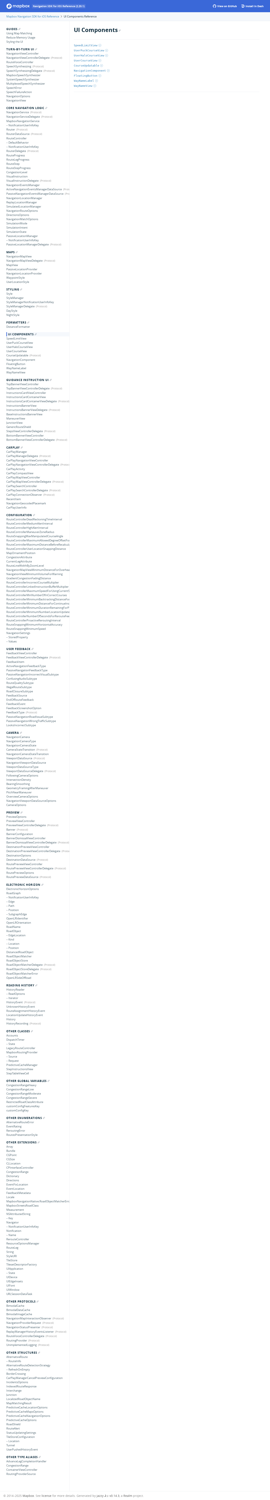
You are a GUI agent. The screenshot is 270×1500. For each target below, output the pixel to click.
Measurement (15, 1210)
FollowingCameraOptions (22, 775)
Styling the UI (14, 42)
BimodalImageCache (19, 1314)
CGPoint (11, 1155)
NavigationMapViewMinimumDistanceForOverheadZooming (37, 570)
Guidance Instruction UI (27, 380)
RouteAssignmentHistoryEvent (25, 1011)
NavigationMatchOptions (22, 219)
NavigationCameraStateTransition (27, 754)
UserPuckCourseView (19, 343)
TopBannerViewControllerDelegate (28, 388)
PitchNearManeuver (19, 792)
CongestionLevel (16, 172)
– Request (12, 1061)
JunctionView (14, 423)
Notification (13, 1231)
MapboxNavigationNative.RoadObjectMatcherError (37, 1201)
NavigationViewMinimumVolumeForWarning (34, 574)
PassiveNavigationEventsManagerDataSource (34, 194)
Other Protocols (21, 1301)
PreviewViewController (20, 821)
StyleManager (15, 298)
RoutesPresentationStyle (22, 1135)
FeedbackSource (16, 695)
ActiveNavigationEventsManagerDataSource (34, 189)
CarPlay (13, 447)
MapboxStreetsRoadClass (22, 1205)
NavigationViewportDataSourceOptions (31, 801)
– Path (10, 906)
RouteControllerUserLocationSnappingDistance (36, 549)
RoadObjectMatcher (19, 956)
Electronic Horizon (23, 885)
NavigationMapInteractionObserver (28, 1318)
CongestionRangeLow (20, 1089)
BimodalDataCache (18, 1310)
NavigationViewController (22, 53)
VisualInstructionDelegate (22, 181)
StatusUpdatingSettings (21, 1433)
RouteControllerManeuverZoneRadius (30, 532)
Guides (12, 29)
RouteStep (13, 164)
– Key (9, 1218)
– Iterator (12, 998)
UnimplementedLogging (21, 1345)
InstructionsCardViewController (26, 393)
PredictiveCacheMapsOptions (24, 1411)
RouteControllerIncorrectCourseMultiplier (32, 582)
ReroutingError (15, 1130)
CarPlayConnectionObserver (24, 495)
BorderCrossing (16, 1374)
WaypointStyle (15, 278)
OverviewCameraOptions (22, 796)
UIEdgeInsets (14, 1281)
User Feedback (18, 649)
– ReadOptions (15, 994)
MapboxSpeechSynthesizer (23, 75)
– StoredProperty (17, 637)
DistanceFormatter (18, 327)
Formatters (16, 322)
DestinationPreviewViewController (27, 847)
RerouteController (17, 1239)
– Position (12, 910)
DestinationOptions (18, 855)
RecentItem (13, 499)
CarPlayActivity (15, 469)
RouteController (16, 138)
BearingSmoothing (18, 784)
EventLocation (15, 1189)
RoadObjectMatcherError (22, 973)
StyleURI (11, 1256)
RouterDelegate (16, 151)
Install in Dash (254, 6)
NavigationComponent (20, 360)
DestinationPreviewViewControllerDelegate (33, 851)
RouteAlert (13, 1428)
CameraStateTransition (20, 749)
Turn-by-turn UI (20, 49)
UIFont (10, 1285)
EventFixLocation (17, 1184)
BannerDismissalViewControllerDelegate (31, 842)
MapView (12, 265)
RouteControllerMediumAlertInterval (29, 523)
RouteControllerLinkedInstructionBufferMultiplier (37, 587)
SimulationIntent (17, 227)
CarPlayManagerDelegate (22, 456)
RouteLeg (12, 1248)
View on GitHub (227, 6)
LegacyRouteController (20, 1048)
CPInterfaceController (20, 1168)
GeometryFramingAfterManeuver (27, 788)
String (10, 1252)
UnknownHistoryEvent (20, 1006)
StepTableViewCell (17, 1073)
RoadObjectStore (17, 960)
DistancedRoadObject (20, 952)
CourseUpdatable (17, 355)
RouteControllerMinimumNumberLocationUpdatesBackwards (37, 612)
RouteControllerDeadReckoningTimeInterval (34, 519)
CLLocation (13, 1163)
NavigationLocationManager (24, 198)
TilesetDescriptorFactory (21, 1264)
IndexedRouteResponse (21, 1386)
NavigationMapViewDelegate (24, 260)
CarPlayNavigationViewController (27, 460)
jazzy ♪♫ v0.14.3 (108, 1496)
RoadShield (13, 1424)
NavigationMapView (19, 256)
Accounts (12, 1035)
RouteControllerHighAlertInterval (27, 528)
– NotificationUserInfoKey (22, 125)
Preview (13, 812)
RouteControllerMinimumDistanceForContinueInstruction (37, 603)
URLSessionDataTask (19, 1294)
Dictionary (12, 1176)
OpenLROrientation (18, 923)
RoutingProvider (16, 1340)
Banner (10, 829)
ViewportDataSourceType (22, 767)
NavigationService (17, 112)
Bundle (10, 1151)
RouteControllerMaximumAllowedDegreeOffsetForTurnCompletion (37, 540)
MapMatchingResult (19, 1403)
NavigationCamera (18, 737)
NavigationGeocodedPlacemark (26, 503)
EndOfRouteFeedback (20, 700)
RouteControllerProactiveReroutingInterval (33, 620)
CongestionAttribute (19, 557)
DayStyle (11, 311)
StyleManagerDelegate (20, 306)
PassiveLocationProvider (21, 269)
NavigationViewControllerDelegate (28, 58)
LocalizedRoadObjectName (23, 1399)
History (11, 1019)
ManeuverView (15, 418)
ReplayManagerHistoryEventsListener (30, 1331)
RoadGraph (13, 893)
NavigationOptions (18, 96)
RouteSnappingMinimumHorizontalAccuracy (34, 624)
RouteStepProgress (18, 168)
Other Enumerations (24, 1118)
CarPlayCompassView (19, 473)
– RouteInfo (13, 1361)
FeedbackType (15, 712)
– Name (11, 1235)
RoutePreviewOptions (20, 873)
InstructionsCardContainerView (26, 397)
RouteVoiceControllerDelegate (25, 1336)
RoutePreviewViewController (24, 864)
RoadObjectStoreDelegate (22, 969)
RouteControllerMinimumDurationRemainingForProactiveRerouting (37, 608)
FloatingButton (15, 364)
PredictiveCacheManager (22, 1065)
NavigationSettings (18, 633)
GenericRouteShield (18, 427)
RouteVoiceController (19, 62)
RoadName (13, 927)
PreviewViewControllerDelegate (26, 825)
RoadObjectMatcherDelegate (24, 965)
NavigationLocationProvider (24, 273)
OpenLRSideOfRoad (18, 978)
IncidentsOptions (17, 1382)
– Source (11, 1056)
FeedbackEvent (16, 704)
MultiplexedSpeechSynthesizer (25, 83)
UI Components (21, 334)
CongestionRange (17, 1172)
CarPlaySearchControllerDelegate (27, 490)
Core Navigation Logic (25, 108)
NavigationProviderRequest (23, 1323)
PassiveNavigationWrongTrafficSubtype (31, 721)
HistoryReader (15, 989)
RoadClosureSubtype (19, 691)
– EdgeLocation (16, 935)
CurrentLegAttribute (19, 561)
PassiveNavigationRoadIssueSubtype (29, 717)
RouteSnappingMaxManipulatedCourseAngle (34, 536)
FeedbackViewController (21, 653)
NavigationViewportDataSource (26, 763)
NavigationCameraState (21, 745)
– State (10, 1044)
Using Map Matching (19, 33)
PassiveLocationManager (22, 236)
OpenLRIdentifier (17, 918)
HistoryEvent (14, 1002)
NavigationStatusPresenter (23, 1327)
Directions (12, 1180)
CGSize (10, 1159)
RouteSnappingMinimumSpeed (26, 629)
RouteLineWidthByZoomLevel (25, 565)
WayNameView (15, 372)
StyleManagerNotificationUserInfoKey (30, 302)
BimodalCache (15, 1306)
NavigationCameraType (21, 741)
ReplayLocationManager (21, 202)
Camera (12, 733)
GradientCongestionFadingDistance (28, 578)
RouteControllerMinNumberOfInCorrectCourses (36, 595)
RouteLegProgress (17, 159)
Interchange (14, 1390)
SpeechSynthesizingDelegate (24, 71)
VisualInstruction (17, 176)
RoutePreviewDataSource (22, 877)
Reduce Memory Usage (20, 37)
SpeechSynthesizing (18, 66)
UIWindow (12, 1290)
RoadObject (13, 931)
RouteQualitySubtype (20, 683)
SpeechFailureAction (19, 92)
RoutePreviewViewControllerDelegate (29, 868)
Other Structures (21, 1353)
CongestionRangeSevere (21, 1098)
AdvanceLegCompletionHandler (26, 1461)
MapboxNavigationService (22, 121)
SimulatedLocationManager (23, 206)
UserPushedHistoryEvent (22, 1449)
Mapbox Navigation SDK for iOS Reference (32, 16)
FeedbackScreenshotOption (23, 708)
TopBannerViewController (22, 384)
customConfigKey (17, 1110)
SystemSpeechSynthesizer (22, 79)
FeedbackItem (15, 662)
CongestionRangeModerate (23, 1093)
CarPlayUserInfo (16, 507)
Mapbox (28, 1496)
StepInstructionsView (19, 1069)
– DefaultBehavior (17, 142)
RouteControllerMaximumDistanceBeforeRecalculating (37, 544)
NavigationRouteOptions (22, 211)
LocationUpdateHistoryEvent (24, 1015)
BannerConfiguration (19, 834)
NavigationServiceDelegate (23, 117)
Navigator (12, 1222)
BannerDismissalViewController (26, 838)
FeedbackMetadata (18, 1193)
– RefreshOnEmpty (18, 1369)
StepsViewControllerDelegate (24, 431)
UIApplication (14, 1269)
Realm (127, 1496)
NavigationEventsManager (23, 185)
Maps (10, 252)
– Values (11, 641)
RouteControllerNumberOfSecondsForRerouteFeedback (37, 616)
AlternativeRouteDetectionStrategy (28, 1365)
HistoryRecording (17, 1023)
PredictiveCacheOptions (21, 1420)
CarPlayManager (16, 452)
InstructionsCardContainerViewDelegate (31, 401)
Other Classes (18, 1031)
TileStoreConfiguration (20, 1437)
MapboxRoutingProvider (22, 1052)
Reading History (20, 985)
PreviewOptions (16, 817)
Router (10, 129)
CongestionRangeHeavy (21, 1085)
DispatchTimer (15, 1040)
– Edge (10, 901)
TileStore (11, 1260)
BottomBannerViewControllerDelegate (30, 440)
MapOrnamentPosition (20, 553)
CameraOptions (16, 805)
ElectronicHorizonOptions (22, 889)
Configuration (19, 515)
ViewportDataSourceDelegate (24, 771)
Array (9, 1146)
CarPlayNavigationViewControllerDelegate (32, 464)
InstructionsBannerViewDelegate (26, 410)
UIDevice (11, 1277)
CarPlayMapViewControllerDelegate (28, 482)
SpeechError (14, 88)
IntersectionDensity (18, 780)
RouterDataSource (18, 134)
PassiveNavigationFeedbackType (26, 670)
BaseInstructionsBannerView (24, 414)
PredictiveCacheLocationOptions (26, 1407)
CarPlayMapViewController (23, 477)
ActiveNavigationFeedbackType (26, 666)
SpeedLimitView (16, 338)
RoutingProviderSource (21, 1474)
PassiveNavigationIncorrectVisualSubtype (32, 674)
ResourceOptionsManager (22, 1243)
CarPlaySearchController (21, 486)
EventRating (14, 1126)
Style (9, 294)
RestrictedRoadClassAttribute (24, 1102)
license (46, 1496)
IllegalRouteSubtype (19, 687)
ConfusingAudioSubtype (21, 679)
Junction (11, 1395)
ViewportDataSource (19, 758)
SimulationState (16, 232)
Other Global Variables (26, 1081)
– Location (12, 944)
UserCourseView (16, 351)
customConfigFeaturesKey (23, 1106)
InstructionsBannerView (21, 406)
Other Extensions (21, 1142)
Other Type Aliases (22, 1457)
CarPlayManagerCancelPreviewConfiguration (34, 1378)
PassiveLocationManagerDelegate (27, 244)
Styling (12, 289)
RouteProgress (15, 155)
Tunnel (10, 1445)
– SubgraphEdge (16, 914)
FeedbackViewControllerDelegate (27, 657)
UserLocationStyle (17, 282)
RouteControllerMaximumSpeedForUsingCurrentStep (37, 591)
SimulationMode (16, 223)
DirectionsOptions (17, 215)
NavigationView (16, 100)
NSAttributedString (18, 1214)
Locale (10, 1197)
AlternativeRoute (17, 1357)
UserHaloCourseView (19, 347)
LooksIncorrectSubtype (21, 725)
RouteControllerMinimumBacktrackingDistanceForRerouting (37, 599)
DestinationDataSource (20, 860)
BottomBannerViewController (25, 435)
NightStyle (12, 315)
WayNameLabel (16, 368)
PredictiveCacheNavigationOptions (28, 1416)
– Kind (10, 939)
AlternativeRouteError (20, 1122)
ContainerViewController (21, 1470)
